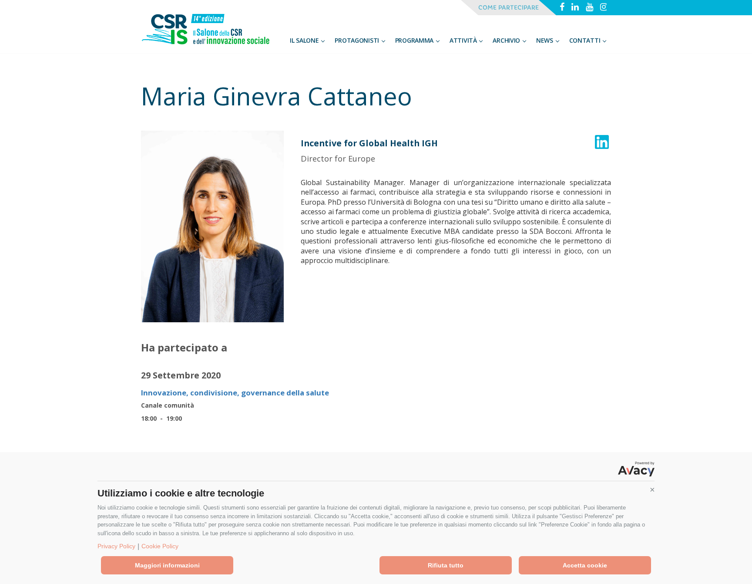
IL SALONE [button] (305, 40)
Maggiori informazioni (167, 565)
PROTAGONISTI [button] (357, 40)
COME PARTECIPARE (508, 7)
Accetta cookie (585, 565)
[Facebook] (562, 8)
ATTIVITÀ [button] (464, 40)
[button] (652, 490)
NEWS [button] (545, 40)
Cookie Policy (159, 546)
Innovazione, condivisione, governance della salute (235, 393)
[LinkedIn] (575, 8)
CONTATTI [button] (585, 40)
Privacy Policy (116, 546)
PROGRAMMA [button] (415, 40)
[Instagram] (604, 8)
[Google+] (589, 8)
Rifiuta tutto (445, 565)
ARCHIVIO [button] (507, 40)
